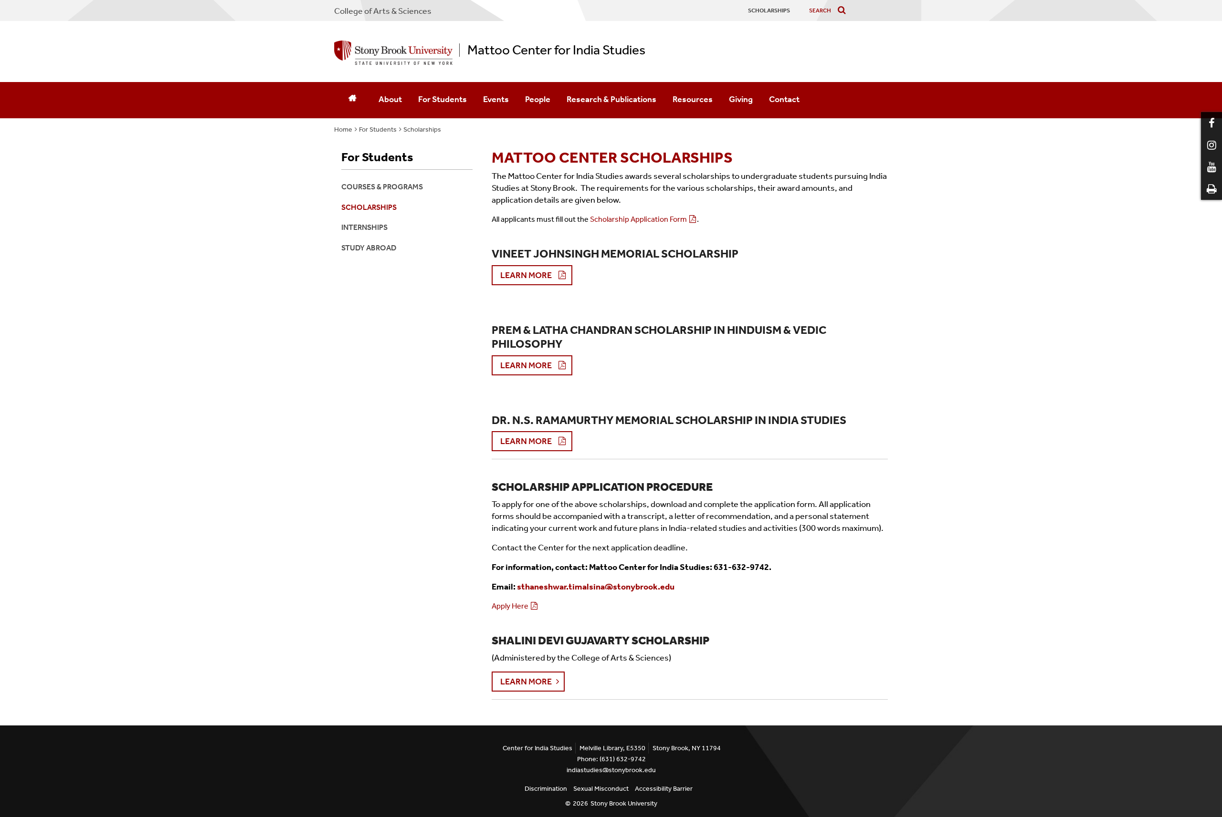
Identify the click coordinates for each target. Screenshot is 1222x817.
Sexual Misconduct (601, 789)
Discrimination (546, 789)
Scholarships (422, 129)
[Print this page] (1211, 189)
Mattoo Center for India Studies (556, 50)
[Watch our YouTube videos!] (1211, 167)
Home (343, 129)
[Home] (352, 100)
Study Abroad (368, 247)
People (537, 99)
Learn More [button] (526, 275)
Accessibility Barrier (664, 789)
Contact (784, 99)
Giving (741, 99)
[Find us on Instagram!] (1211, 145)
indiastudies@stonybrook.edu (611, 770)
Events (496, 99)
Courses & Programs (382, 186)
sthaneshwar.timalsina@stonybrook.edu (596, 586)
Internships (364, 227)
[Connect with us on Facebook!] (1211, 123)
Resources (693, 99)
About (390, 99)
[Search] (843, 11)
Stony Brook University (623, 803)
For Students (442, 99)
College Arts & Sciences (383, 11)
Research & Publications (611, 99)
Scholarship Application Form (638, 219)
